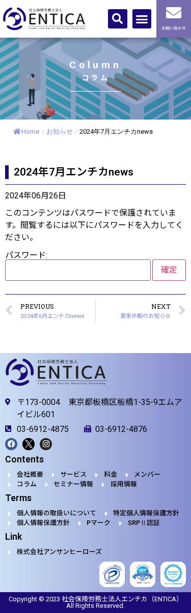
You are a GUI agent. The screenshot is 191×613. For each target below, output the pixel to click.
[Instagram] (46, 444)
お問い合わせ (173, 28)
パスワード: (26, 255)
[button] (117, 18)
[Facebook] (11, 444)
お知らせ (59, 131)
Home (30, 131)
